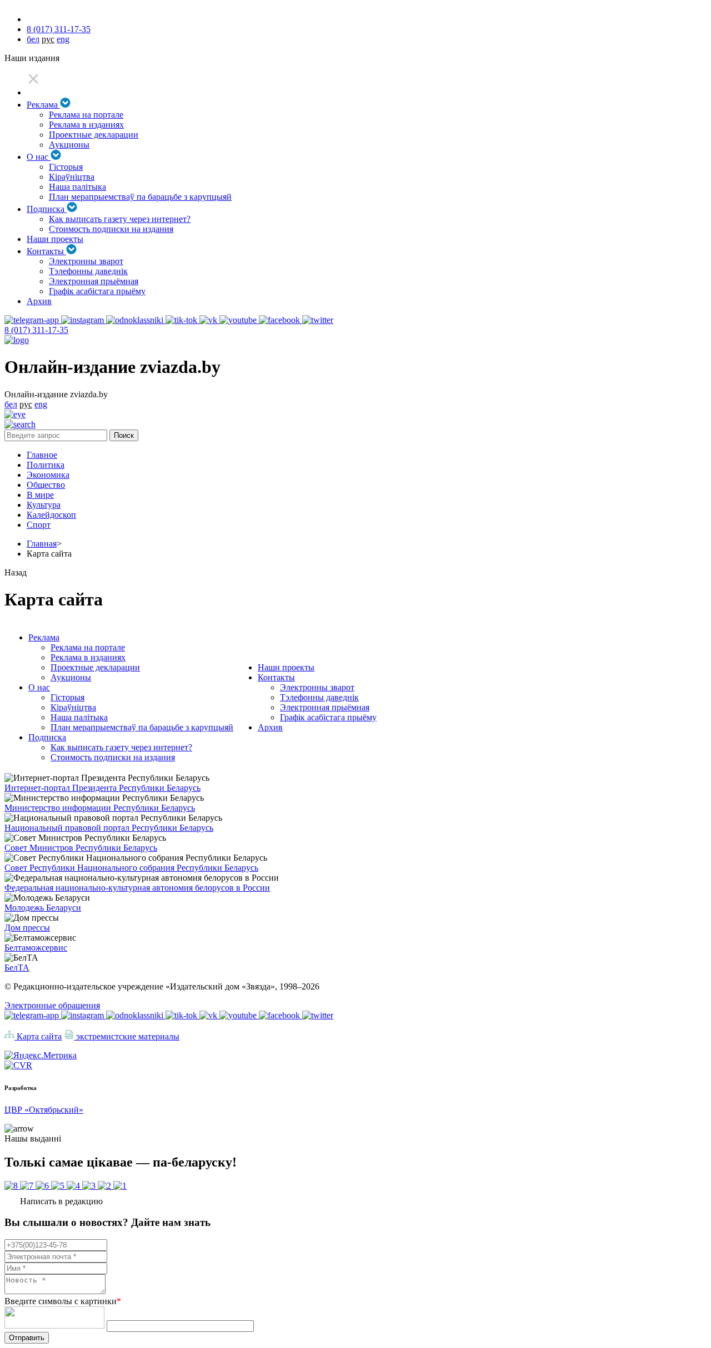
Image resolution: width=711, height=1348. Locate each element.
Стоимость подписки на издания (111, 229)
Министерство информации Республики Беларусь (99, 807)
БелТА (16, 967)
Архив (39, 301)
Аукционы (69, 144)
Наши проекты (55, 239)
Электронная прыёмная (93, 281)
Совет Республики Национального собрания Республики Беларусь (131, 867)
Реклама (43, 104)
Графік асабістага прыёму (97, 291)
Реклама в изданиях (86, 124)
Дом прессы (27, 927)
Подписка (47, 209)
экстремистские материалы (126, 1036)
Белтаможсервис (35, 947)
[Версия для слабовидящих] (15, 414)
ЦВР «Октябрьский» (43, 1109)
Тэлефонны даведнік (88, 271)
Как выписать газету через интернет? (120, 219)
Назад (15, 572)
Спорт (39, 524)
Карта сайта (38, 1036)
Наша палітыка (77, 186)
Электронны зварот (86, 261)
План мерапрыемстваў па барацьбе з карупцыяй (140, 196)
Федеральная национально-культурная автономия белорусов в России (137, 887)
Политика (45, 464)
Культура (44, 504)
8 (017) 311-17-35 (59, 29)
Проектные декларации (93, 134)
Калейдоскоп (51, 514)
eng (63, 39)
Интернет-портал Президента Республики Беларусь (102, 787)
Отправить (26, 1338)
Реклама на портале (86, 114)
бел (33, 39)
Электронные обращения (52, 1005)
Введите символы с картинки (62, 1301)
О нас (39, 156)
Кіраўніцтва (71, 176)
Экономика (48, 474)
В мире (40, 494)
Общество (46, 484)
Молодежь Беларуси (42, 907)
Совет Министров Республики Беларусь (80, 847)
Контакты (46, 251)
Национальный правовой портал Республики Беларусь (108, 827)
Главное (42, 455)
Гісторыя (66, 166)
